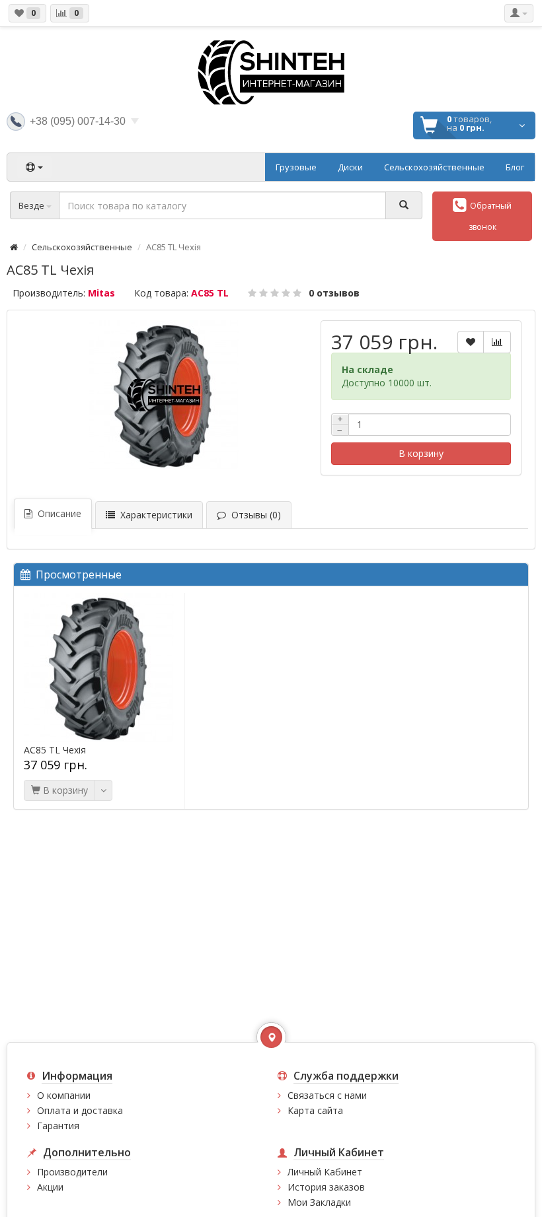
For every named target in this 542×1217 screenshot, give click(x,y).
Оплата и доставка (80, 1110)
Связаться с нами (327, 1095)
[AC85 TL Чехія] (163, 395)
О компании (64, 1095)
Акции (50, 1187)
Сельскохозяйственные (82, 247)
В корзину (421, 453)
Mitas (101, 293)
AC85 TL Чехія (55, 750)
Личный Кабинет (325, 1171)
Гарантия (58, 1125)
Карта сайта (315, 1110)
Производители (72, 1171)
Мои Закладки (319, 1202)
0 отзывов (334, 293)
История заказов (326, 1187)
